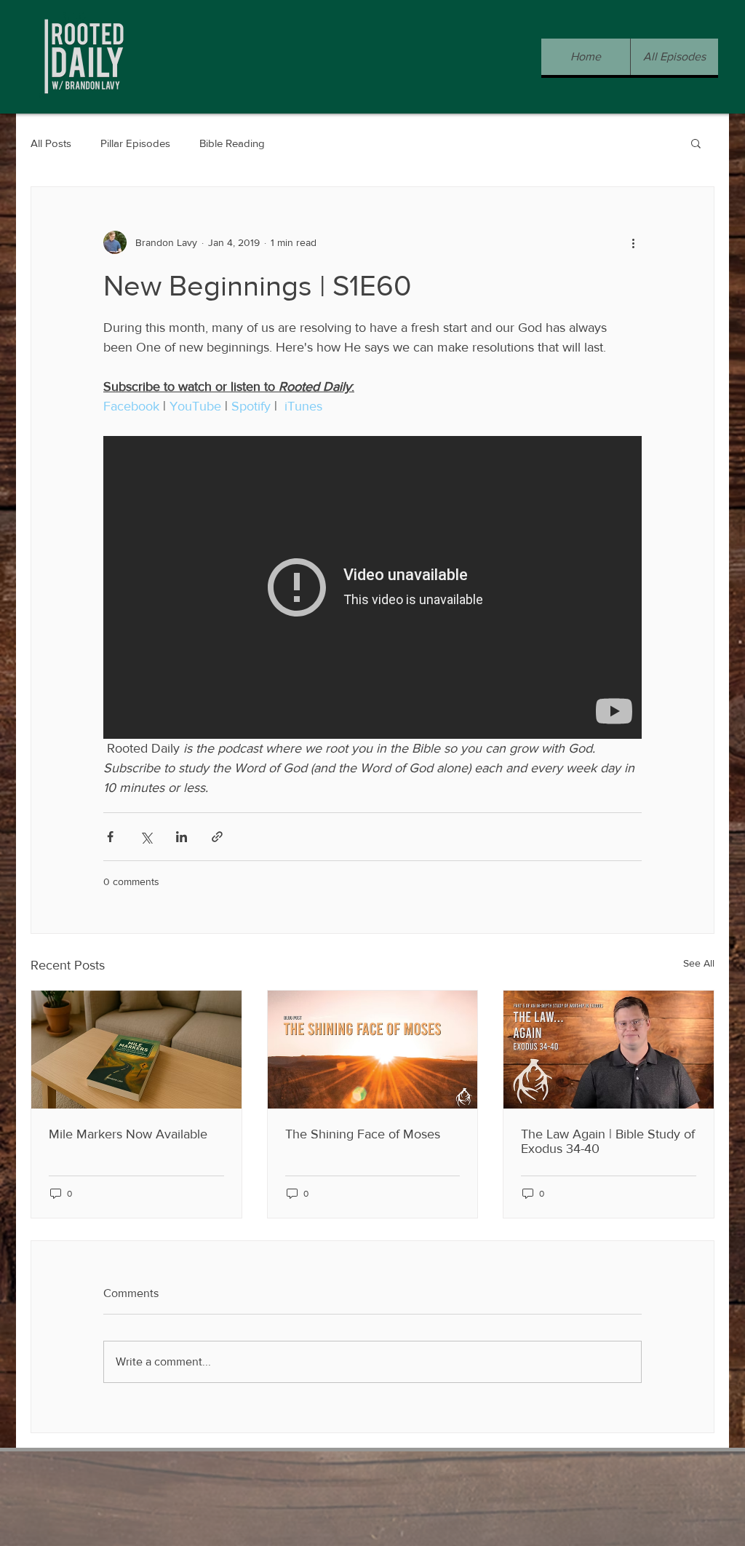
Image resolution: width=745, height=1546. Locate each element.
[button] (696, 142)
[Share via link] (217, 837)
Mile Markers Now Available (128, 1134)
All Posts (51, 143)
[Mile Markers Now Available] (136, 1050)
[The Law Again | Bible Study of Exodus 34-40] (608, 1050)
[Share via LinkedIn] (181, 837)
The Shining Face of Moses (362, 1134)
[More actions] (633, 242)
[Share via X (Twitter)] (146, 837)
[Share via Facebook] (110, 837)
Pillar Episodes (135, 143)
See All (698, 963)
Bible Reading (232, 143)
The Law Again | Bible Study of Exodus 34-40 (608, 1141)
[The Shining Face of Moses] (373, 1050)
